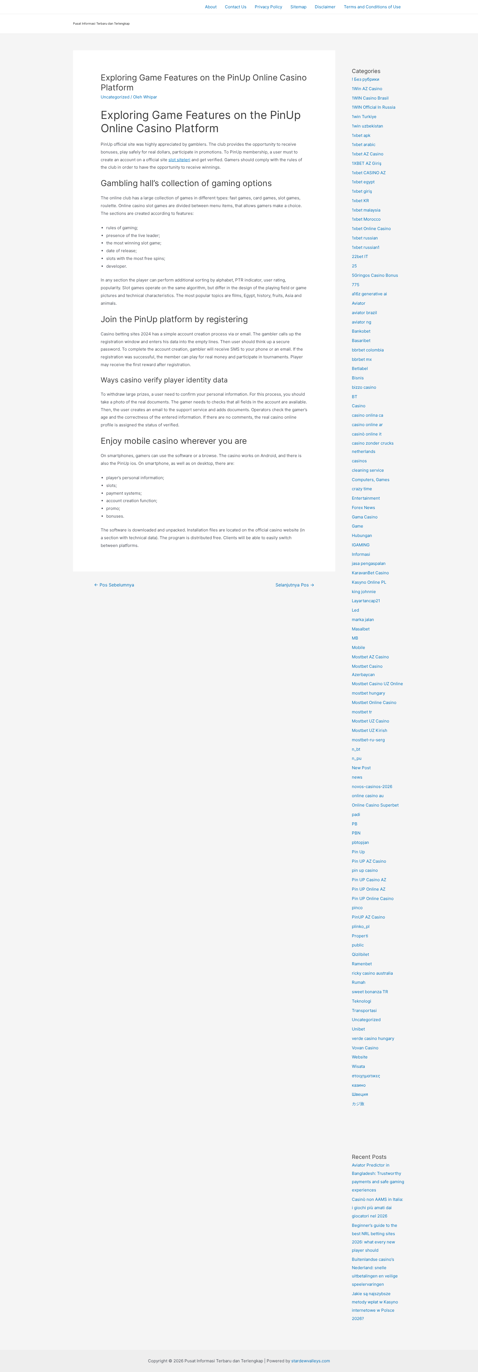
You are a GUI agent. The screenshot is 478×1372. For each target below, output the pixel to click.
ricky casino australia (372, 973)
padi (356, 814)
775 (355, 284)
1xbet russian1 (366, 247)
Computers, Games (370, 479)
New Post (361, 767)
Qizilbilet (360, 954)
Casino (358, 405)
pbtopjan (360, 842)
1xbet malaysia (366, 210)
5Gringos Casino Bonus (375, 275)
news (357, 777)
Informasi (361, 554)
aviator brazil (364, 312)
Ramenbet (362, 963)
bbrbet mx (362, 359)
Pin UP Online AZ (368, 889)
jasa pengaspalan (369, 563)
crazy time (362, 488)
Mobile (358, 647)
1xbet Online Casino (371, 228)
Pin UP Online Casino (373, 898)
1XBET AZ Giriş (366, 163)
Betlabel (360, 368)
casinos (359, 460)
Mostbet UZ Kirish (369, 730)
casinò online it (366, 434)
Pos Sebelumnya (114, 585)
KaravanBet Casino (370, 572)
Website (360, 1057)
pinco (357, 907)
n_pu (357, 758)
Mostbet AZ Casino (370, 656)
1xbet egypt (363, 181)
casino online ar (367, 424)
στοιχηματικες (366, 1075)
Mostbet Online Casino (374, 702)
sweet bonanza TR (370, 991)
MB (355, 638)
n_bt (356, 749)
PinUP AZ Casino (368, 917)
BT (354, 396)
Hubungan (362, 535)
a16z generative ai (369, 293)
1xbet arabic (363, 144)
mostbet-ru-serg (368, 739)
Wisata (358, 1066)
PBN (356, 833)
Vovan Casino (365, 1047)
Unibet (358, 1029)
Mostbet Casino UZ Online (377, 683)
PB (354, 823)
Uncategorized (115, 97)
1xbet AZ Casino (367, 153)
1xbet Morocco (366, 219)
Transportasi (364, 1010)
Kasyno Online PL (369, 582)
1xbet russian (365, 238)
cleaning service (368, 470)
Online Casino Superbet (375, 805)
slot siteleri (179, 159)
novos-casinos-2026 (372, 786)
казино (359, 1085)
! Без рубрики (365, 79)
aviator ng (361, 322)
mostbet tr (362, 711)
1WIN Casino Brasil (370, 98)
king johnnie (364, 591)
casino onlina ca (367, 415)
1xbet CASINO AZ (369, 172)
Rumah (358, 982)
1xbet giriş (362, 191)
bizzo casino (364, 387)
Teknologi (361, 1001)
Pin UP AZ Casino (369, 861)
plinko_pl (361, 926)
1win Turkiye (364, 116)
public (358, 945)
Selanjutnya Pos (295, 585)
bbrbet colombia (368, 350)
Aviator (358, 303)
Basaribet (361, 340)
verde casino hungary (373, 1038)
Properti (360, 935)
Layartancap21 (366, 600)
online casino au (368, 795)
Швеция (360, 1094)
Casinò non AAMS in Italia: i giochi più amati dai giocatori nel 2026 (377, 1208)
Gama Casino (365, 517)
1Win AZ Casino (367, 88)
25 (354, 265)
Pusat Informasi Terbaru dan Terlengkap (101, 23)
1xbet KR (360, 200)
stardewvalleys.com (310, 1360)
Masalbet (361, 629)
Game (357, 526)
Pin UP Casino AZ (369, 879)
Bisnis (358, 377)
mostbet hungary (368, 693)
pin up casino (365, 870)
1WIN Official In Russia (373, 107)
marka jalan (363, 619)
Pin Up (358, 851)
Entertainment (366, 498)
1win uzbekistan (367, 126)
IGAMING (361, 544)
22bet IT (360, 256)
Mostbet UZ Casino (370, 721)
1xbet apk (361, 135)
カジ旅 (358, 1103)
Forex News (363, 507)
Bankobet (361, 331)
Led (355, 610)
